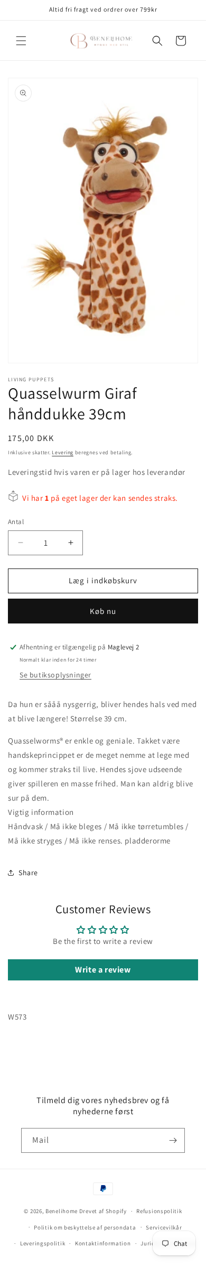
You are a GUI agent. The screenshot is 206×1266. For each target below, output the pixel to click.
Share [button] (28, 872)
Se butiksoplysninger (55, 675)
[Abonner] (172, 1140)
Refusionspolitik (159, 1211)
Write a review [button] (102, 969)
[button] (21, 40)
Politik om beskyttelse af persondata (85, 1227)
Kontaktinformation (103, 1243)
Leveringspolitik (42, 1243)
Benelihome (61, 1211)
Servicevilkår (164, 1227)
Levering (62, 452)
